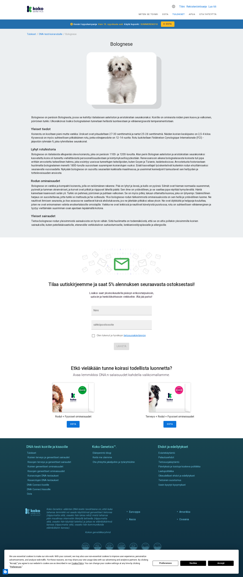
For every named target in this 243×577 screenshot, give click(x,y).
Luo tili (212, 6)
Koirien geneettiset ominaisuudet (45, 466)
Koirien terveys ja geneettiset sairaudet (49, 457)
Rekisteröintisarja (196, 6)
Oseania (184, 519)
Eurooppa (134, 511)
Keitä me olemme (102, 457)
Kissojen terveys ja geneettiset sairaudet (49, 462)
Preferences (165, 563)
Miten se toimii (148, 14)
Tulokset (178, 14)
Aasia (132, 519)
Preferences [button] (15, 567)
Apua (192, 14)
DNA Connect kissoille (39, 489)
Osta (165, 14)
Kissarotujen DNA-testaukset (43, 480)
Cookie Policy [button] (78, 563)
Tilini (182, 6)
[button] (174, 6)
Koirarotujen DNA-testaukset (43, 475)
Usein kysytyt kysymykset (172, 484)
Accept (220, 563)
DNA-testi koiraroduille (50, 34)
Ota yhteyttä (207, 14)
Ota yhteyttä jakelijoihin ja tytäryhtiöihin (114, 462)
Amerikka (184, 511)
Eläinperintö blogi (102, 453)
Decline (193, 563)
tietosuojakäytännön (135, 335)
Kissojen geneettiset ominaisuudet (46, 471)
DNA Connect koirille (38, 484)
